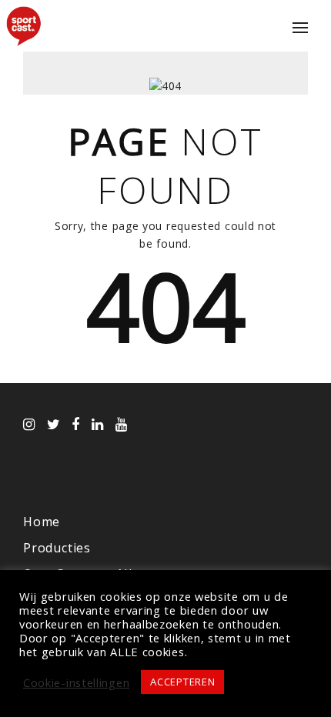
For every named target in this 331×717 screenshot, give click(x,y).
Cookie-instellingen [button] (76, 682)
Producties (57, 547)
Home (41, 521)
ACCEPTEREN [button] (182, 682)
